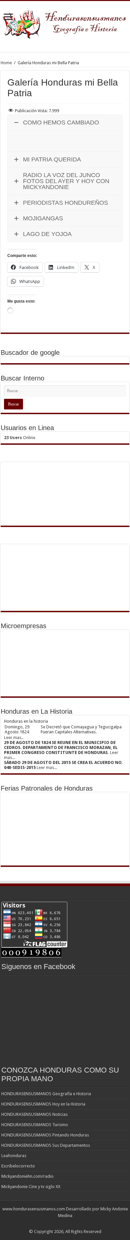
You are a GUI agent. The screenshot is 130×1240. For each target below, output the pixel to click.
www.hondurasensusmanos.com (33, 1208)
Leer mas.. (13, 737)
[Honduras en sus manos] (65, 22)
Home (6, 62)
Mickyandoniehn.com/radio (27, 1176)
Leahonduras (13, 1155)
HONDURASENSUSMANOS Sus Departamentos (45, 1145)
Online (19, 437)
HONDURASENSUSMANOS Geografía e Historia (46, 1093)
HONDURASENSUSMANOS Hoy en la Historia (43, 1104)
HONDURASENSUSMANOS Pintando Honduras (45, 1134)
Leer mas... (47, 767)
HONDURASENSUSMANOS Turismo (34, 1124)
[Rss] (65, 1224)
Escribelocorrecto (18, 1165)
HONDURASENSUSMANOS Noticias (34, 1114)
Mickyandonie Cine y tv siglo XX (30, 1186)
